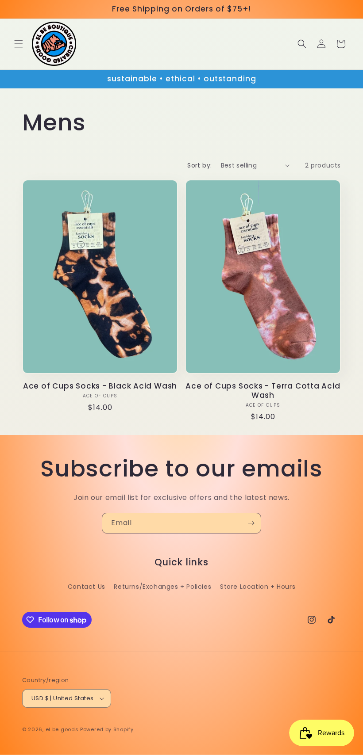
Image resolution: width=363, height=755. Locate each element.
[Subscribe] (251, 523)
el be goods (62, 729)
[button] (18, 43)
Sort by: (199, 165)
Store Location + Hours (257, 586)
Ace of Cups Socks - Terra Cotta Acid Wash (262, 390)
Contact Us (86, 586)
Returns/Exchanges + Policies (162, 586)
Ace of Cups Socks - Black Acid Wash (100, 386)
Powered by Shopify (107, 729)
